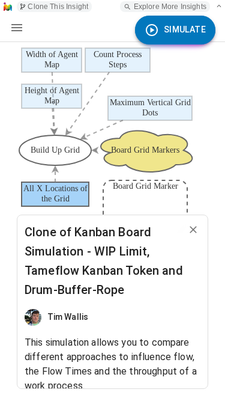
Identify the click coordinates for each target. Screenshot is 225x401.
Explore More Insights (170, 6)
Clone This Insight (58, 6)
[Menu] (17, 28)
